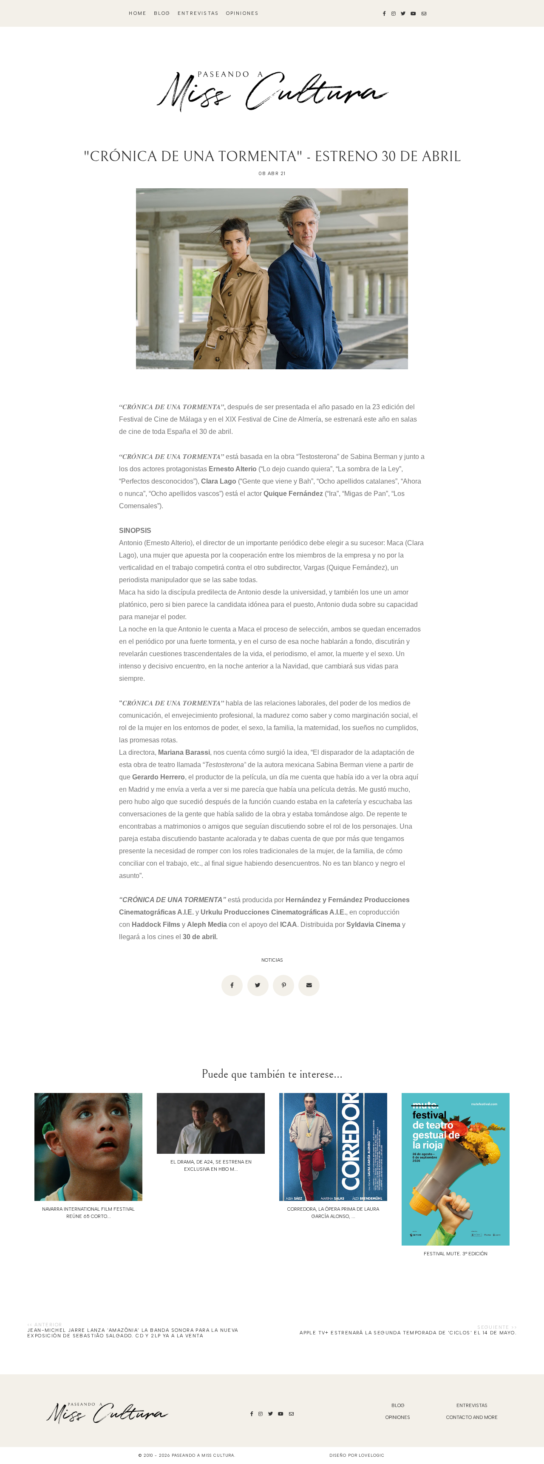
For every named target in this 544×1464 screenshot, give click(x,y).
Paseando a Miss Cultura (203, 1455)
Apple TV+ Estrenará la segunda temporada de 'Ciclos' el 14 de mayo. (408, 1333)
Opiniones (242, 13)
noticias (272, 960)
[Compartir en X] (258, 985)
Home (138, 13)
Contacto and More (472, 1417)
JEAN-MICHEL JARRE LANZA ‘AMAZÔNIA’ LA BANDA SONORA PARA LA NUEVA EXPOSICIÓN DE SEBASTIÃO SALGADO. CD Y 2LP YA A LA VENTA (132, 1333)
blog (162, 13)
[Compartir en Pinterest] (283, 985)
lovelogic (371, 1455)
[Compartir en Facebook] (232, 985)
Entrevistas (198, 13)
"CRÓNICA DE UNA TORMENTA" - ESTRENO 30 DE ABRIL (272, 156)
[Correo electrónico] (309, 985)
